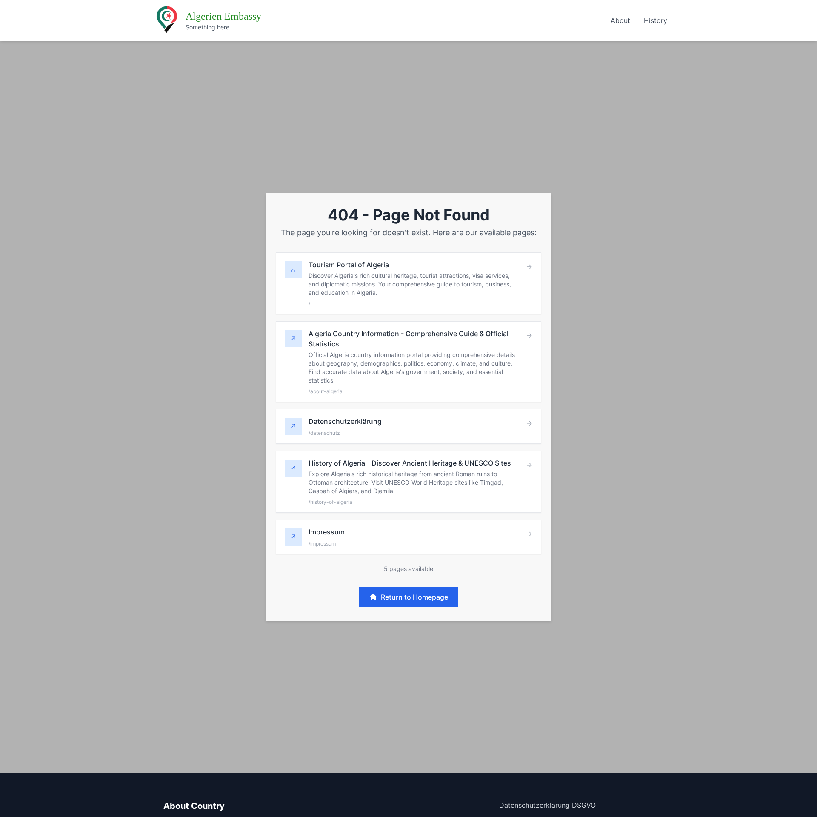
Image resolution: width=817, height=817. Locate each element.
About (620, 20)
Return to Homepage (414, 597)
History (655, 20)
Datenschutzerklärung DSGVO (547, 805)
